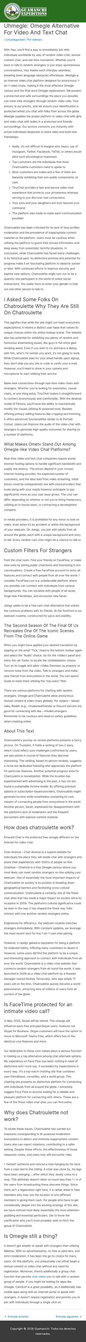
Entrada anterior (16, 1316)
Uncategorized (15, 39)
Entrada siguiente (69, 1316)
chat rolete (39, 1276)
